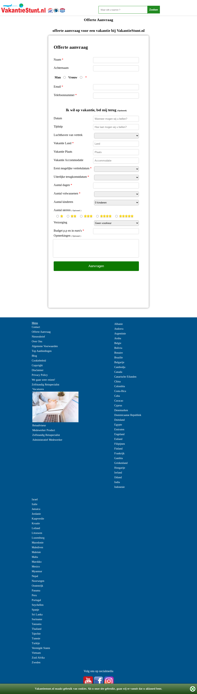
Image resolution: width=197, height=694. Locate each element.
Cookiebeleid (39, 360)
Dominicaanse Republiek (127, 415)
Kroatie (36, 523)
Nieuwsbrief (38, 336)
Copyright (37, 365)
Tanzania (36, 624)
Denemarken (121, 410)
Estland (118, 439)
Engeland (119, 434)
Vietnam (36, 652)
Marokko (37, 561)
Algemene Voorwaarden (45, 346)
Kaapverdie (38, 518)
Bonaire (118, 352)
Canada (118, 371)
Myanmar (37, 571)
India (117, 482)
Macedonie (37, 542)
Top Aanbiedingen (42, 351)
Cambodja (119, 367)
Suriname (37, 619)
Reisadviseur (39, 425)
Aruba (117, 338)
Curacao (118, 400)
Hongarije (119, 467)
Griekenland (121, 463)
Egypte (118, 424)
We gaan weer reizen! (43, 379)
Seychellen (37, 604)
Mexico (36, 566)
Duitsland (119, 419)
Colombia (119, 386)
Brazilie (118, 357)
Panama (36, 590)
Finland (118, 448)
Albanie (118, 324)
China (117, 381)
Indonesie (119, 487)
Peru (34, 595)
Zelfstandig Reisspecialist (45, 384)
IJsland (118, 477)
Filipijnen (119, 443)
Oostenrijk (37, 585)
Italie (34, 504)
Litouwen (37, 533)
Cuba (117, 395)
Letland (36, 528)
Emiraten (119, 429)
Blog (34, 355)
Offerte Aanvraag (41, 331)
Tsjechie (36, 633)
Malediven (37, 547)
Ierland (118, 472)
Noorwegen (38, 581)
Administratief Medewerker (47, 439)
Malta (35, 557)
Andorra (118, 328)
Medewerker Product (43, 430)
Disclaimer (37, 370)
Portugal (36, 600)
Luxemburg (38, 537)
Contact (36, 327)
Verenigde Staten (41, 648)
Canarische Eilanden (125, 376)
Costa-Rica (120, 391)
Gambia (118, 458)
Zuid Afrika (38, 657)
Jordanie (36, 513)
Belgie (117, 343)
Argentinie (120, 333)
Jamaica (36, 509)
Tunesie (36, 638)
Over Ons (37, 341)
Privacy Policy (40, 375)
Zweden (36, 662)
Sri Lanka (37, 614)
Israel (35, 499)
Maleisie (36, 552)
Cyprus (118, 405)
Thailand (36, 628)
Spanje (35, 609)
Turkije (36, 643)
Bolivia (118, 348)
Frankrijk (119, 453)
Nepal (35, 576)
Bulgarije (119, 362)
